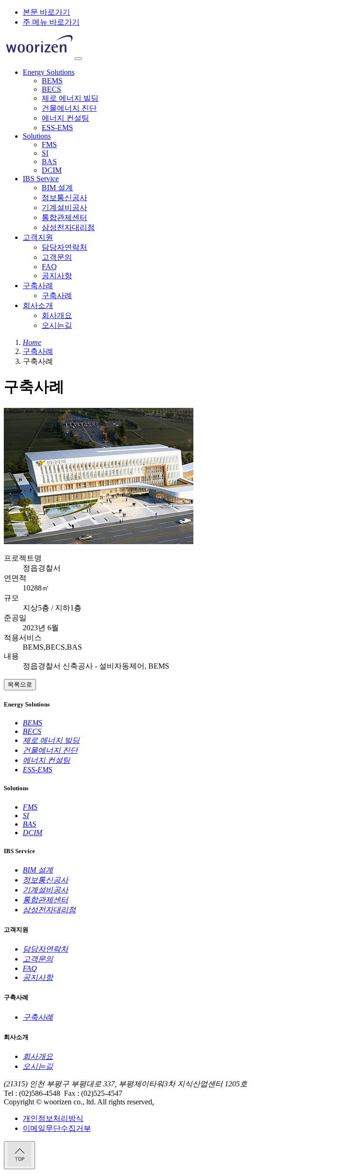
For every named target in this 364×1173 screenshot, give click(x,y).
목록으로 (20, 684)
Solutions (37, 136)
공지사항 (57, 276)
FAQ (49, 267)
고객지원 (38, 237)
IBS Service (41, 179)
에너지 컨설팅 (65, 118)
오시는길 (57, 325)
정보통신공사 (64, 198)
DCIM (52, 170)
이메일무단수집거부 (57, 1128)
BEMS (52, 81)
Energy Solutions (48, 72)
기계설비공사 (64, 207)
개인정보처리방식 (53, 1118)
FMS (49, 145)
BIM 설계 (57, 188)
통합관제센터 (64, 217)
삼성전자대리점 (68, 227)
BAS (49, 162)
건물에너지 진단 (69, 108)
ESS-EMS (57, 127)
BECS (51, 89)
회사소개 (38, 305)
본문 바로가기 (46, 12)
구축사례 (38, 286)
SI (45, 153)
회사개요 (57, 315)
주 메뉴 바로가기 (51, 22)
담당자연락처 (64, 247)
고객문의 (57, 257)
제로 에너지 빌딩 (70, 98)
